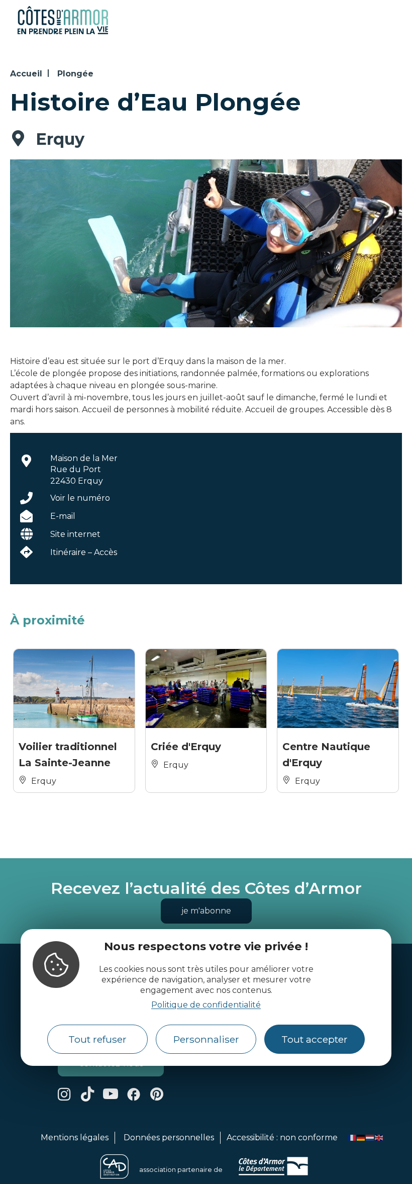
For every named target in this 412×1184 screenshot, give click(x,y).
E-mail (62, 516)
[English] (379, 1137)
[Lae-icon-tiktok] (87, 1094)
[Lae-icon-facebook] (133, 1094)
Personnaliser (206, 1039)
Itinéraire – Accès (83, 552)
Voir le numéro (80, 498)
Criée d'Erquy (186, 747)
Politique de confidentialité (206, 1005)
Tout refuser (97, 1039)
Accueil (26, 73)
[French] (352, 1137)
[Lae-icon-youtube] (110, 1094)
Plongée (75, 73)
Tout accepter (314, 1039)
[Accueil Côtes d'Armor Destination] (63, 32)
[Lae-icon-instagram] (64, 1094)
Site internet (75, 534)
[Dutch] (370, 1137)
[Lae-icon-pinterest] (156, 1094)
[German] (361, 1137)
